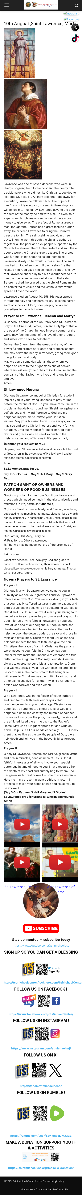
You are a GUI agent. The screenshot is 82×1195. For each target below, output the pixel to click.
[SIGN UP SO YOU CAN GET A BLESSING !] (41, 969)
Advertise (51, 1189)
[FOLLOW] (41, 1000)
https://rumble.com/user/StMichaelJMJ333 (41, 1135)
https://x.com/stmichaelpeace (41, 1086)
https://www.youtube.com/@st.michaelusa (41, 945)
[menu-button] (6, 5)
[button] (76, 5)
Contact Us (62, 1189)
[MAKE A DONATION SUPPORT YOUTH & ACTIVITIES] (41, 1157)
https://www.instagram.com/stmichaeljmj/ (41, 1048)
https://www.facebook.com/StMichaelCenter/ (41, 1014)
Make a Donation (37, 1189)
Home (24, 1189)
